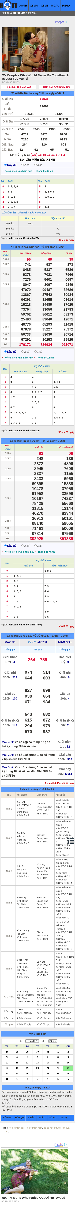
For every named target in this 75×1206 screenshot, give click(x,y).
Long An (21, 973)
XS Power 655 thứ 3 (64, 840)
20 (37, 1068)
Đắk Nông (41, 968)
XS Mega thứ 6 (63, 942)
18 (17, 1068)
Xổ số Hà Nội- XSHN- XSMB (62, 861)
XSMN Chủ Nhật (25, 1001)
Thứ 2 (6, 251)
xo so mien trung (52, 1127)
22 (58, 1068)
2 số (26, 164)
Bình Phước (22, 967)
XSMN (34, 5)
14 (48, 1062)
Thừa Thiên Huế (65, 447)
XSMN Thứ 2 (23, 815)
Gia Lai (40, 932)
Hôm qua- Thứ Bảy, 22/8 (18, 87)
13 (37, 1062)
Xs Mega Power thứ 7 (63, 969)
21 (48, 1068)
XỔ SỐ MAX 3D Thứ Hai (46, 636)
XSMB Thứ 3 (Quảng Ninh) (62, 830)
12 (27, 1062)
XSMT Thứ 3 (42, 841)
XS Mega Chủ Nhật (62, 1003)
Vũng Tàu (21, 840)
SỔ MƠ (52, 1117)
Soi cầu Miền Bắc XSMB (37, 159)
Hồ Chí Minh (25, 253)
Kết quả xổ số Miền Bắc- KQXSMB (62, 925)
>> (43, 1041)
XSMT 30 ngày (66, 626)
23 (68, 1068)
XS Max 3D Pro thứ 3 (63, 850)
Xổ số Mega (61, 873)
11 (17, 1062)
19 (27, 1068)
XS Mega (60, 939)
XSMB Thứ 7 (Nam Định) (65, 959)
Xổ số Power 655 (64, 835)
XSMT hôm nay (44, 1013)
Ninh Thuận (42, 935)
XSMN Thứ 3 (23, 843)
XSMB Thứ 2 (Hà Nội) (64, 809)
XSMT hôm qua (44, 1018)
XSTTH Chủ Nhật (45, 1001)
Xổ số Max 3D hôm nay (19, 636)
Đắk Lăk (40, 835)
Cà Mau (69, 253)
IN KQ (64, 1117)
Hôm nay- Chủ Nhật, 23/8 (56, 87)
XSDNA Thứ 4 (43, 868)
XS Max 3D (61, 814)
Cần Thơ (21, 866)
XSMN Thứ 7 (23, 977)
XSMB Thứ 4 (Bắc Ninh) (64, 868)
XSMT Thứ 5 (42, 907)
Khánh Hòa (42, 871)
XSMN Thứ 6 (23, 940)
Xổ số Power (62, 901)
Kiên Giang (22, 991)
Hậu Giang (22, 970)
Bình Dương (23, 930)
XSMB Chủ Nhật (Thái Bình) (64, 993)
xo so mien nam (34, 1127)
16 (68, 1062)
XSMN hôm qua (24, 1018)
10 (7, 1062)
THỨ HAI (43, 93)
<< (21, 1041)
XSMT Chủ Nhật (44, 1005)
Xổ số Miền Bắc (63, 988)
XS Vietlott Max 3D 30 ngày (59, 783)
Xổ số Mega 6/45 (64, 998)
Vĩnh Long (22, 937)
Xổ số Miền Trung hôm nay (24, 441)
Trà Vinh (21, 934)
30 (37, 1051)
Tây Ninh (21, 904)
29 (27, 1051)
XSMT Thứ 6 (42, 939)
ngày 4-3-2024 (56, 93)
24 (7, 1073)
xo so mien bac (17, 1127)
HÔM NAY (8, 1117)
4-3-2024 (63, 636)
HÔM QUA (20, 1117)
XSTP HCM (22, 960)
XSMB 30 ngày (66, 240)
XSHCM (21, 802)
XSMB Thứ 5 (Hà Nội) (64, 896)
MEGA (66, 5)
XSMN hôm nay (24, 1013)
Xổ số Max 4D (62, 855)
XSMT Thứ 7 (42, 975)
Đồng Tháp (46, 253)
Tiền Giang (22, 998)
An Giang (21, 897)
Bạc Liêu (21, 833)
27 (7, 1051)
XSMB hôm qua (63, 1018)
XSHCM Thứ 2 (24, 805)
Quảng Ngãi (42, 972)
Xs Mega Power (63, 963)
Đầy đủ (12, 164)
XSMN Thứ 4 (23, 876)
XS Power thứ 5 (63, 904)
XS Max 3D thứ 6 (64, 949)
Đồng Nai (21, 869)
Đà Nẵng (41, 864)
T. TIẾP (31, 1117)
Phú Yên (39, 447)
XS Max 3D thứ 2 (64, 817)
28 (17, 1051)
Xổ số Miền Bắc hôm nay (24, 93)
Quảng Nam (42, 838)
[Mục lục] (71, 840)
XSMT (44, 5)
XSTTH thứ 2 (43, 810)
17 (7, 1068)
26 (27, 1073)
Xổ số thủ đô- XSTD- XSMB (62, 802)
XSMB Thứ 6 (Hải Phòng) (64, 934)
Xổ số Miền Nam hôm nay (25, 246)
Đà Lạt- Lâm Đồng (26, 995)
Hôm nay (8, 1011)
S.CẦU (55, 5)
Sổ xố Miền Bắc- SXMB (64, 889)
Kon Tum (41, 995)
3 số (39, 164)
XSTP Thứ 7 (23, 963)
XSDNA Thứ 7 (43, 965)
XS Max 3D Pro (63, 845)
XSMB (23, 5)
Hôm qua (8, 1018)
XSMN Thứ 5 (23, 907)
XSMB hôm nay (63, 1013)
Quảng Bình (42, 901)
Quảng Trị (41, 904)
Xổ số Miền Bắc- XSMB (64, 823)
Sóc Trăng (22, 873)
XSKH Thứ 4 (42, 874)
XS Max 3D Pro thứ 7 (63, 979)
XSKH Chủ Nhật (44, 991)
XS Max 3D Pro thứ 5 (63, 913)
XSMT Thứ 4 (42, 878)
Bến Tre (21, 836)
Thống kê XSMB (44, 171)
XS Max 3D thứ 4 (64, 883)
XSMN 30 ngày (66, 432)
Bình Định (41, 897)
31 (48, 1051)
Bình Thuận (22, 901)
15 (58, 1062)
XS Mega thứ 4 (63, 876)
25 (17, 1073)
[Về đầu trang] (71, 1202)
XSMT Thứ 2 (42, 814)
